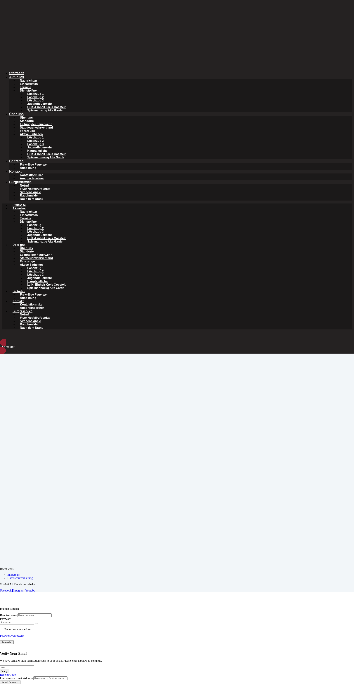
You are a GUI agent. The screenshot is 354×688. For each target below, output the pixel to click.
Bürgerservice (20, 182)
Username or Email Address (16, 678)
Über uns (16, 114)
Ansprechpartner (32, 178)
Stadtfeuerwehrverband (36, 127)
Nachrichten (28, 80)
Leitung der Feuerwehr (36, 124)
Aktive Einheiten (31, 134)
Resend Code (8, 674)
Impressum (13, 574)
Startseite (16, 73)
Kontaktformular (31, 175)
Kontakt (15, 171)
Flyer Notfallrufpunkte (35, 188)
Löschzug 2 (35, 97)
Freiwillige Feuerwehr (35, 164)
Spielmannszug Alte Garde (45, 157)
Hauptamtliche (37, 150)
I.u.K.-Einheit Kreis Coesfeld (46, 107)
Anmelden (6, 642)
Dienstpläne (28, 90)
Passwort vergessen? (12, 635)
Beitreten (16, 161)
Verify (4, 671)
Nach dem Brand (32, 198)
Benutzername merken (17, 629)
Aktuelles (16, 77)
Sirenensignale (30, 192)
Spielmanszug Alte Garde (45, 110)
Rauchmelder (29, 195)
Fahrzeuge (27, 130)
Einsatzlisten (29, 83)
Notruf (24, 185)
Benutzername (8, 615)
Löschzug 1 (35, 93)
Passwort (5, 618)
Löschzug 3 (35, 100)
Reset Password (10, 682)
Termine (25, 87)
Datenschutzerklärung (20, 578)
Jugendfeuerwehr (39, 103)
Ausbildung (28, 167)
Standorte (27, 120)
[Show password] (36, 623)
